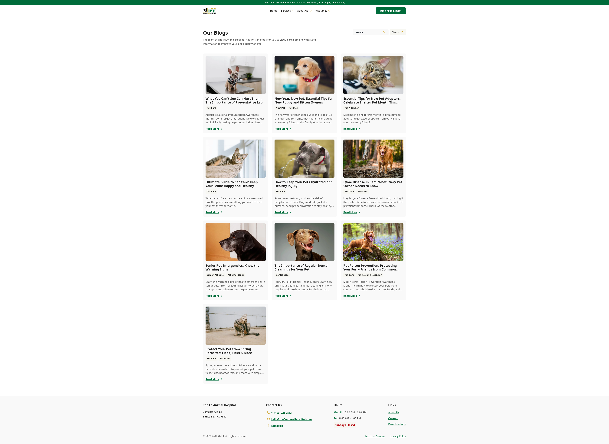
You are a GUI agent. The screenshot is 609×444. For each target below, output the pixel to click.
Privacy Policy (398, 436)
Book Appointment (390, 10)
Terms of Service (375, 436)
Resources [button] (321, 10)
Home (273, 10)
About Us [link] (393, 412)
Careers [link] (393, 418)
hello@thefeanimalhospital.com (291, 419)
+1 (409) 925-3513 (281, 412)
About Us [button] (302, 10)
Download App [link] (397, 424)
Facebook (277, 425)
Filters (395, 32)
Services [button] (286, 10)
